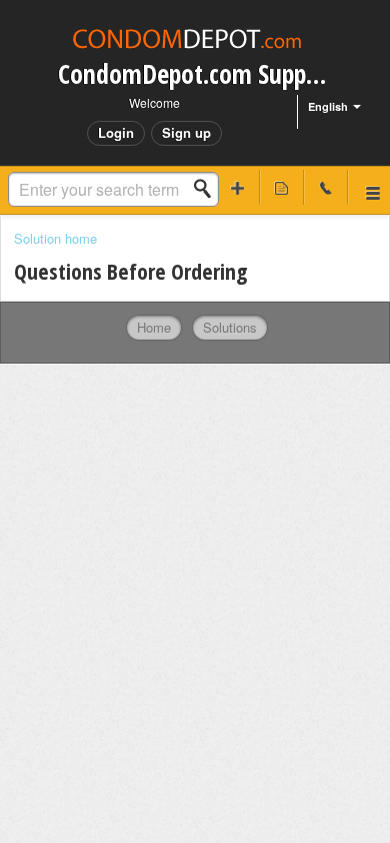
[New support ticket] (238, 187)
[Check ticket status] (282, 187)
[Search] (208, 189)
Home (154, 327)
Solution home (55, 238)
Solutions (230, 327)
